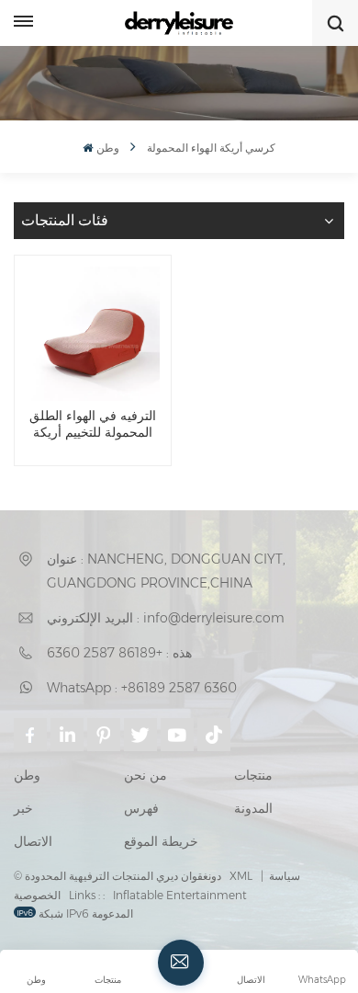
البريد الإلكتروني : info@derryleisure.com (166, 618)
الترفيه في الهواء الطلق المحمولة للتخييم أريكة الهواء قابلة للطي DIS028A (92, 424)
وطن (107, 147)
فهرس (141, 808)
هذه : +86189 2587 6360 (119, 653)
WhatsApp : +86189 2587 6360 (142, 687)
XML (240, 876)
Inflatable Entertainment (180, 895)
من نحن (145, 775)
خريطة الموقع (161, 841)
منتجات (253, 775)
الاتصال (33, 841)
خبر (23, 808)
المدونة (253, 808)
